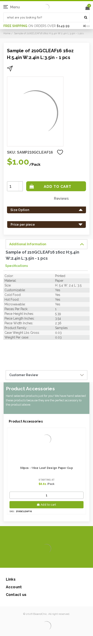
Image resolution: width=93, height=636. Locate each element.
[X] (38, 561)
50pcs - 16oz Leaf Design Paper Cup (46, 468)
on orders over (36, 26)
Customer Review (23, 375)
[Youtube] (60, 561)
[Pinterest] (53, 561)
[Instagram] (46, 561)
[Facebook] (31, 561)
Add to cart (48, 504)
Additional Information (27, 244)
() (88, 26)
